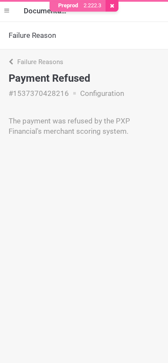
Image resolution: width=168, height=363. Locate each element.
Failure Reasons (39, 62)
